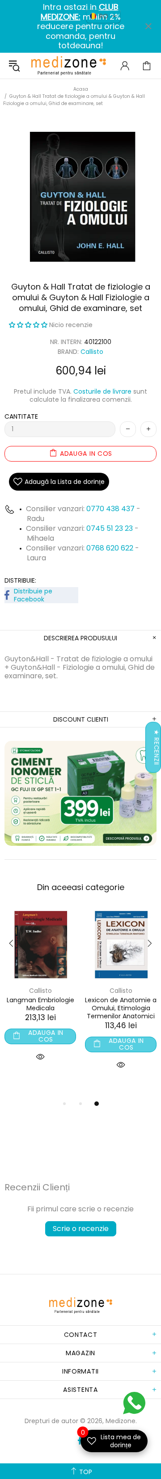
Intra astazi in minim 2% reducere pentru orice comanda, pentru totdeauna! (80, 26)
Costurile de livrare (102, 391)
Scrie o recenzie (81, 1228)
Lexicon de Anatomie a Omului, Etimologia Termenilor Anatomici (121, 1008)
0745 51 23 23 (109, 528)
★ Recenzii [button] (156, 747)
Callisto (91, 352)
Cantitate (21, 416)
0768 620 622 (110, 548)
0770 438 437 (110, 509)
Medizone (68, 66)
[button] (29, 324)
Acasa (80, 89)
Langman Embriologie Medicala (40, 1004)
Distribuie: (20, 580)
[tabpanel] (40, 995)
